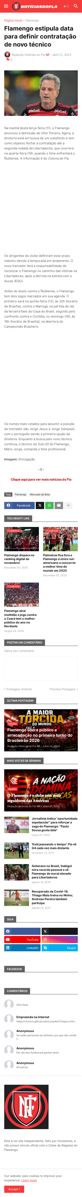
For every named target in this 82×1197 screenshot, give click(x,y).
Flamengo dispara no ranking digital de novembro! (19, 558)
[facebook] (22, 931)
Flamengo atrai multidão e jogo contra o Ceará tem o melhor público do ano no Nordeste (20, 618)
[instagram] (60, 939)
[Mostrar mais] (68, 505)
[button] (6, 6)
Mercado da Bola (40, 494)
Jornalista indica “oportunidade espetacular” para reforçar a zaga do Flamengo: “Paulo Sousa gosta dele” (54, 824)
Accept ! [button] (14, 1189)
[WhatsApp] (49, 505)
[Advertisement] (41, 207)
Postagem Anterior (19, 689)
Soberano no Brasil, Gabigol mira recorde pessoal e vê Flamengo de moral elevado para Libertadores (52, 871)
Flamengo (32, 20)
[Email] (59, 505)
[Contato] (22, 956)
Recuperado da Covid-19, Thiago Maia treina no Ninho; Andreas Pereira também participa (52, 897)
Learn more (29, 1180)
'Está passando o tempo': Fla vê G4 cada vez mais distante (54, 846)
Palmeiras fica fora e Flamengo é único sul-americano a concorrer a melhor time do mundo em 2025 (59, 562)
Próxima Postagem (62, 689)
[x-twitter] (60, 931)
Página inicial (13, 20)
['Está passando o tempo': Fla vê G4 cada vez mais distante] (16, 850)
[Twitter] (40, 505)
